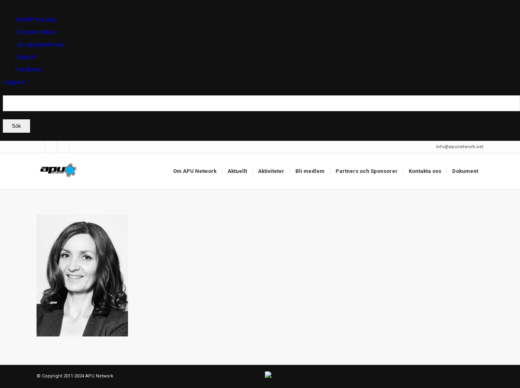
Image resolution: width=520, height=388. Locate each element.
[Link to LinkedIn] (39, 147)
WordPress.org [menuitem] (35, 19)
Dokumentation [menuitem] (35, 32)
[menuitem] (261, 114)
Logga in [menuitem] (14, 82)
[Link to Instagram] (63, 147)
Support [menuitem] (25, 56)
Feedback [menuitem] (28, 69)
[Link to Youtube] (75, 147)
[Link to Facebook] (51, 147)
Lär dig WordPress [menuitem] (39, 44)
